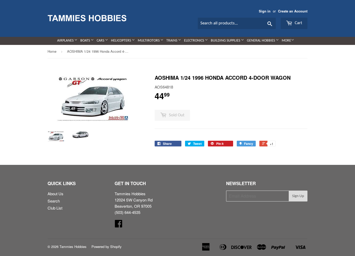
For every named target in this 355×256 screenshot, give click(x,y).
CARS (101, 41)
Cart (298, 23)
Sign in (265, 11)
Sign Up (298, 196)
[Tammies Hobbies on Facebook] (118, 225)
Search (54, 201)
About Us (55, 193)
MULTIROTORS (149, 41)
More (286, 41)
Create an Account (292, 11)
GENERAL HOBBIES (261, 41)
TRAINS (172, 41)
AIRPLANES (65, 41)
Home (52, 51)
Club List (55, 208)
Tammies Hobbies (73, 246)
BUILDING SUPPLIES (226, 41)
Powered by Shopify (106, 246)
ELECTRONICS (194, 41)
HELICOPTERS (121, 41)
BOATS (85, 41)
